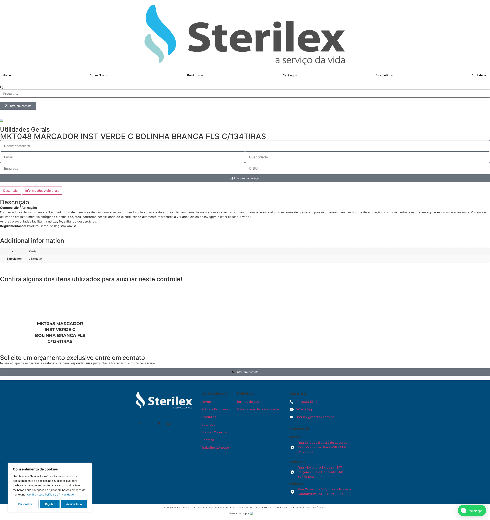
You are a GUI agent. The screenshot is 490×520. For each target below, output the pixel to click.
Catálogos (290, 75)
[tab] (10, 191)
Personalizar (25, 504)
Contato (477, 75)
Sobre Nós (97, 75)
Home (7, 75)
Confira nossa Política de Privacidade (50, 494)
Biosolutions (384, 75)
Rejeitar (50, 504)
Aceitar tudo (74, 504)
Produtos (193, 75)
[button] (245, 87)
